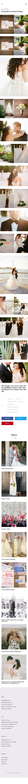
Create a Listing (5, 720)
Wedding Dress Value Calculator (9, 722)
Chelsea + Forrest (5, 498)
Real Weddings (5, 9)
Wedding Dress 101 (6, 739)
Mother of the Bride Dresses (8, 706)
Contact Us (4, 763)
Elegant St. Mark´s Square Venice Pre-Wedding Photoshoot (12, 620)
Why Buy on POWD (6, 708)
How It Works (4, 757)
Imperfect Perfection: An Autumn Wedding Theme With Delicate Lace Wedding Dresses (12, 682)
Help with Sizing (5, 744)
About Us (3, 761)
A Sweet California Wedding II (8, 559)
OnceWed (21, 401)
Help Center (4, 759)
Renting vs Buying (6, 746)
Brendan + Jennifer (5, 529)
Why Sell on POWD (6, 728)
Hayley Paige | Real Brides (7, 468)
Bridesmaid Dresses (6, 702)
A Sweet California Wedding (7, 589)
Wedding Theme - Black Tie (13, 409)
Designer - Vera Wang (12, 401)
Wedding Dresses (6, 700)
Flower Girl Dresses (6, 704)
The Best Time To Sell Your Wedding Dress (11, 651)
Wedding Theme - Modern (13, 412)
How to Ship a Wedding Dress (9, 724)
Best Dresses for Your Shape (9, 742)
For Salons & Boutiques (7, 726)
